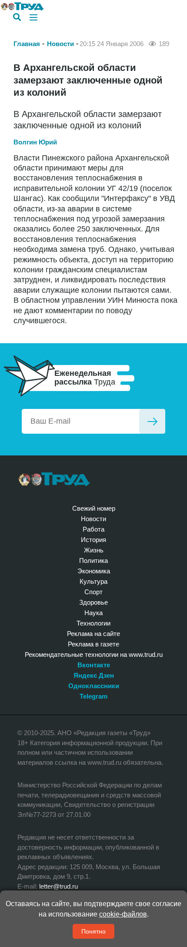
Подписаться (152, 421)
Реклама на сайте (93, 633)
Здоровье (93, 602)
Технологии (93, 623)
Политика (93, 560)
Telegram (93, 696)
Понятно (93, 931)
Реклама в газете (93, 644)
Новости (60, 43)
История (93, 539)
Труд (54, 479)
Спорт (93, 592)
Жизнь (94, 550)
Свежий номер (93, 508)
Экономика (93, 571)
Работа (93, 529)
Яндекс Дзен (93, 675)
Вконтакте (93, 665)
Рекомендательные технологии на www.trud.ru (94, 654)
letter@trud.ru (58, 886)
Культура (93, 581)
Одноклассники (93, 685)
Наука (93, 612)
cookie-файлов (123, 914)
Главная (26, 43)
